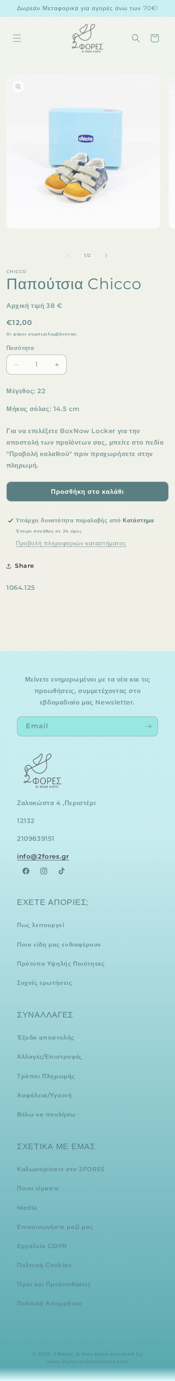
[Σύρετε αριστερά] (68, 255)
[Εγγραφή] (148, 726)
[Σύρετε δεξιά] (106, 255)
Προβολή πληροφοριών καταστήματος (71, 543)
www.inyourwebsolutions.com (87, 1361)
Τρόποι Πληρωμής (46, 1076)
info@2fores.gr (43, 856)
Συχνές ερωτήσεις (44, 982)
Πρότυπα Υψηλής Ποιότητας (60, 963)
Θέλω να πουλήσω (46, 1114)
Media (27, 1208)
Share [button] (24, 565)
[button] (17, 38)
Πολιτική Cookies (44, 1265)
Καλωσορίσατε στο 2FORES (61, 1169)
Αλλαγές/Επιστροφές (49, 1056)
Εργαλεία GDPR (42, 1246)
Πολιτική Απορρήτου (49, 1303)
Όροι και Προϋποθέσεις (54, 1284)
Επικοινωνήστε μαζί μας (55, 1227)
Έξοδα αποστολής (45, 1037)
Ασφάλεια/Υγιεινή (44, 1095)
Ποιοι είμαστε (38, 1188)
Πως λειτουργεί (40, 925)
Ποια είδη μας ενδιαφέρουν (59, 944)
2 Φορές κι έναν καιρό (81, 1354)
